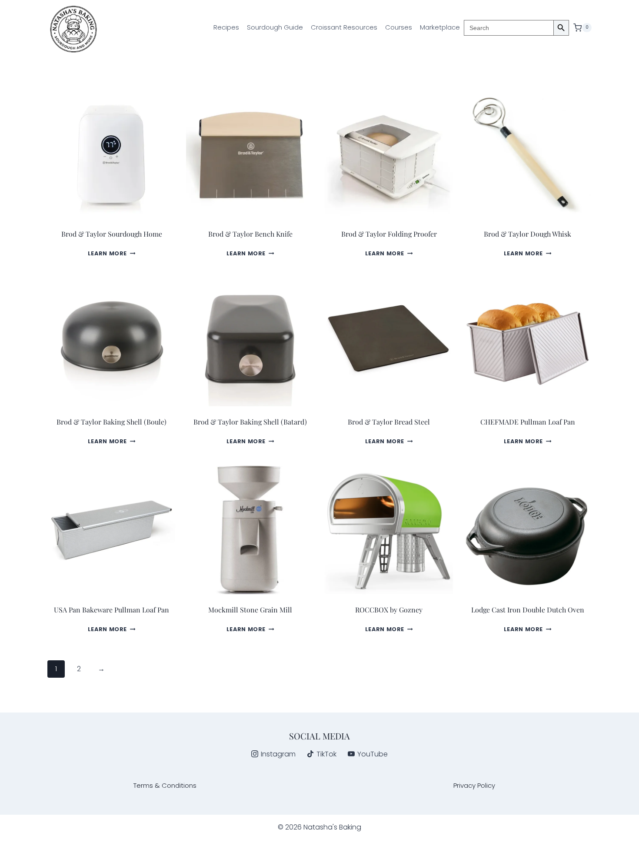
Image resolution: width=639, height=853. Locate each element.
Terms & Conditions (164, 785)
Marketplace (440, 27)
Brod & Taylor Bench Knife (250, 233)
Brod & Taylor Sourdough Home (111, 233)
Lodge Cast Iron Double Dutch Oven (527, 609)
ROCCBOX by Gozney (389, 609)
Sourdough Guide (275, 27)
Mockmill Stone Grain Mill (250, 609)
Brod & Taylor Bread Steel (389, 421)
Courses (398, 27)
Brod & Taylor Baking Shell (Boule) (111, 421)
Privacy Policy (474, 785)
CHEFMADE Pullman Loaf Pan (527, 421)
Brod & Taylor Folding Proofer (389, 233)
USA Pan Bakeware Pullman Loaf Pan (111, 609)
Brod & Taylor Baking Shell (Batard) (250, 421)
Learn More (107, 253)
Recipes (226, 27)
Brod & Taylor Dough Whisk (527, 233)
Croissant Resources (344, 27)
